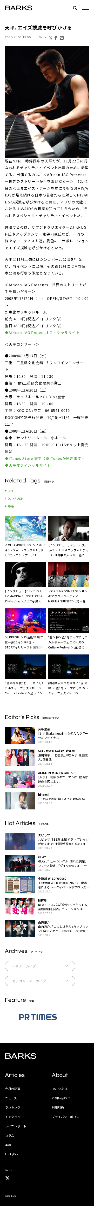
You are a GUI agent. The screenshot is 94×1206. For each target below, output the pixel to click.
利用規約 (58, 1107)
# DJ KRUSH (14, 498)
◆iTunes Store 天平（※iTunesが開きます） (45, 458)
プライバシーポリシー (67, 1117)
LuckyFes (11, 1154)
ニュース (11, 1098)
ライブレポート (16, 1126)
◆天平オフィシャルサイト (28, 465)
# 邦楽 (9, 506)
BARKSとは (60, 1089)
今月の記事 (12, 1089)
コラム (9, 1135)
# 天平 (9, 490)
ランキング (12, 1107)
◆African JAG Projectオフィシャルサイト (42, 332)
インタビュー (14, 1117)
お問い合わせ (61, 1098)
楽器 (8, 1145)
